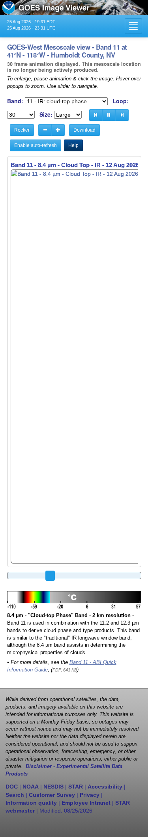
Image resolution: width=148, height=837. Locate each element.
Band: (15, 101)
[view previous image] (96, 115)
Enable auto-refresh (35, 145)
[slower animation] (45, 130)
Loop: (120, 101)
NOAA (30, 786)
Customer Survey (52, 795)
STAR (75, 786)
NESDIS (53, 786)
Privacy (89, 795)
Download (84, 130)
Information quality (31, 803)
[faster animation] (58, 130)
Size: (45, 114)
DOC (12, 786)
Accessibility (105, 786)
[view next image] (122, 115)
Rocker (22, 130)
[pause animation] (109, 115)
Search (15, 795)
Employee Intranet (86, 803)
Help (73, 145)
